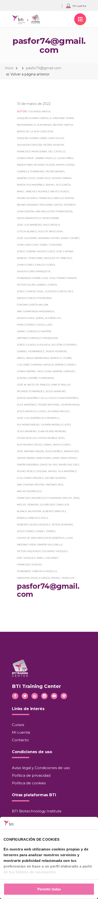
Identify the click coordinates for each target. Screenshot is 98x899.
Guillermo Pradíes (30, 477)
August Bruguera (50, 231)
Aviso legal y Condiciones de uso (41, 768)
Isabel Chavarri (51, 244)
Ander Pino (25, 164)
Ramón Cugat (26, 178)
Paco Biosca (51, 224)
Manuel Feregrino (30, 258)
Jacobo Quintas (55, 477)
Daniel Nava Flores (56, 444)
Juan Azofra (25, 211)
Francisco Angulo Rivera (56, 198)
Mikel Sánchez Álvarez (33, 191)
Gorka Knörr (26, 371)
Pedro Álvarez (27, 198)
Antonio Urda (26, 544)
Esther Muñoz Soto (50, 438)
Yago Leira (43, 371)
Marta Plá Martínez (30, 184)
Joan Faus (43, 178)
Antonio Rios (54, 484)
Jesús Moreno (27, 431)
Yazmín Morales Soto (56, 424)
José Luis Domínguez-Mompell (38, 418)
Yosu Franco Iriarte (63, 278)
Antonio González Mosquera (37, 338)
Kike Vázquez (26, 557)
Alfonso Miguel (59, 411)
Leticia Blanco (27, 231)
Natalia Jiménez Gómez (60, 364)
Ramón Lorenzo (64, 371)
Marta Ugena (65, 164)
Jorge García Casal (30, 291)
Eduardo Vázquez (55, 551)
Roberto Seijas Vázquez (33, 524)
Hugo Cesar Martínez (63, 398)
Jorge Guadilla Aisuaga (33, 344)
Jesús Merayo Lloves (31, 411)
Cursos (18, 724)
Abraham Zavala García (33, 577)
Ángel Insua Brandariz (33, 358)
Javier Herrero (56, 351)
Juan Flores (25, 264)
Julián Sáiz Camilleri (54, 504)
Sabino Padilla (45, 158)
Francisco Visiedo (29, 564)
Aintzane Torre (63, 118)
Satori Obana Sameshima (34, 457)
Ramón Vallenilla (49, 544)
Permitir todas (49, 889)
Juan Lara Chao (28, 244)
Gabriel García (46, 284)
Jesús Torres (26, 531)
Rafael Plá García (58, 184)
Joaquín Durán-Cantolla (34, 118)
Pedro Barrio (55, 171)
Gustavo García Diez (59, 291)
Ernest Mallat (61, 384)
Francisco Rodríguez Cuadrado (39, 497)
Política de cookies (29, 783)
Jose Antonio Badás (30, 451)
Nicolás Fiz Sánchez (58, 258)
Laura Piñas (65, 158)
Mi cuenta (21, 732)
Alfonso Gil (53, 318)
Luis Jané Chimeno (29, 364)
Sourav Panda (61, 178)
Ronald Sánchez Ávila (32, 517)
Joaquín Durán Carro (32, 138)
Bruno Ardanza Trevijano (35, 204)
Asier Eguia (56, 138)
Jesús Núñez (54, 451)
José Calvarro (27, 238)
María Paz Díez (69, 464)
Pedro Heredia (53, 144)
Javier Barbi (50, 218)
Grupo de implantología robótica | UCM (45, 537)
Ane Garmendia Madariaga (35, 311)
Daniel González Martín (34, 331)
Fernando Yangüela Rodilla (37, 571)
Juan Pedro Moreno (52, 431)
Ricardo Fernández (30, 391)
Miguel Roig (71, 497)
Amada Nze (71, 451)
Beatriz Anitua (63, 124)
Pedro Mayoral (49, 404)
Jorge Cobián (26, 251)
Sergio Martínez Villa (32, 398)
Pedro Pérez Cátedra (32, 471)
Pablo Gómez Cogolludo (34, 324)
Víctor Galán (26, 284)
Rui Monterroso (28, 424)
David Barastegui (29, 218)
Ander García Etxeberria (34, 298)
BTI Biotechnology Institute (37, 811)
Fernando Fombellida (32, 278)
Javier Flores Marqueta (33, 271)
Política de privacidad (31, 775)
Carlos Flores (45, 264)
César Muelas (26, 438)
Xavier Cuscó (46, 251)
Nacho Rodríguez (29, 491)
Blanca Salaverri (29, 511)
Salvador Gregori (29, 144)
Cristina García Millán (32, 304)
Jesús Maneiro (55, 391)
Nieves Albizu (59, 191)
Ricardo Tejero (44, 164)
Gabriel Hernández (30, 351)
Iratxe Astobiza (64, 204)
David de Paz (49, 464)
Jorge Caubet (70, 238)
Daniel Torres (45, 531)
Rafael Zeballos (62, 577)
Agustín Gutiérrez (64, 344)
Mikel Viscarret (48, 557)
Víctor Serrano (62, 524)
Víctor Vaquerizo (29, 551)
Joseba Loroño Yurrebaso (35, 378)
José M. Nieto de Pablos (33, 384)
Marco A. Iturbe (61, 358)
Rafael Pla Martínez (62, 471)
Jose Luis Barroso (29, 224)
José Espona (64, 251)
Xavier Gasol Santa (30, 318)
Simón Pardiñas (28, 464)
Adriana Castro (48, 238)
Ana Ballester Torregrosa (54, 211)
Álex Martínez (27, 404)
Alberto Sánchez (54, 511)
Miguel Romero (28, 504)
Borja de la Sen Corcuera (35, 131)
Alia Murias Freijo (29, 444)
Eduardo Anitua (39, 111)
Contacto (20, 740)
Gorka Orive (25, 158)
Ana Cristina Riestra (30, 484)
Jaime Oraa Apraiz (64, 457)
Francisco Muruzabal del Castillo (41, 151)
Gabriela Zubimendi (30, 171)
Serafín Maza (70, 404)
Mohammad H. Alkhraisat (34, 124)
